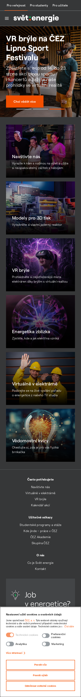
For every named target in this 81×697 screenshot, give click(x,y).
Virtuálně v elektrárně (40, 493)
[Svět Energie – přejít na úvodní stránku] (36, 18)
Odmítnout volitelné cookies (40, 686)
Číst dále (69, 626)
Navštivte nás (40, 487)
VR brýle (41, 499)
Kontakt (40, 569)
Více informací (14, 653)
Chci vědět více (25, 101)
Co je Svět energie (40, 563)
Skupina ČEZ (41, 543)
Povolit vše (40, 664)
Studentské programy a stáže (41, 525)
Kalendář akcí (40, 505)
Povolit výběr (40, 675)
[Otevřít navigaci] (7, 18)
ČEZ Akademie (40, 537)
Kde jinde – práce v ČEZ (40, 531)
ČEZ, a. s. (30, 620)
